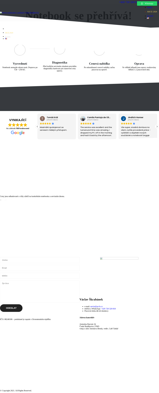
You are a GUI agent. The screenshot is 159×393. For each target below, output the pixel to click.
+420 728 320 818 (108, 309)
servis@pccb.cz (96, 306)
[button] (157, 126)
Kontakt (150, 16)
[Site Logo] (19, 13)
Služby (149, 7)
